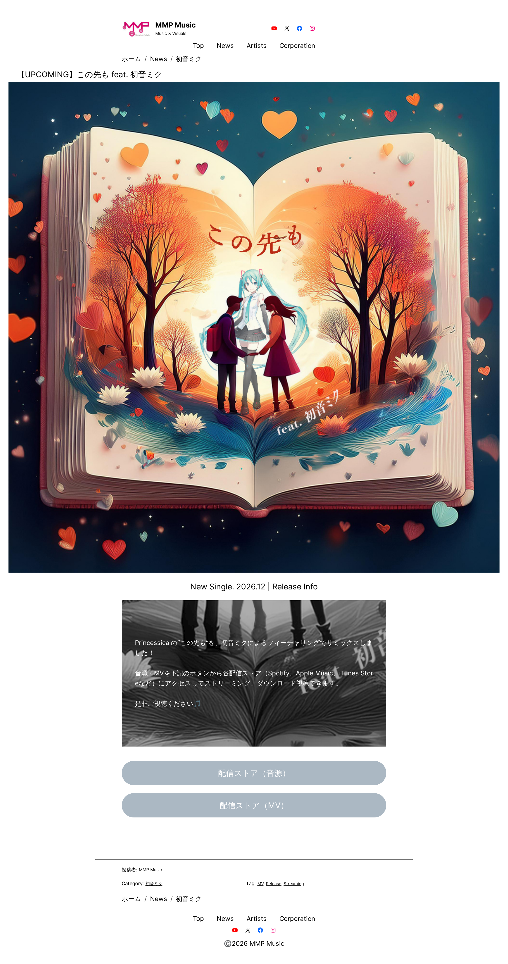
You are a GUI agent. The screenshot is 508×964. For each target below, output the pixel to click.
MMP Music (175, 25)
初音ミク (189, 59)
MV (260, 883)
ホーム (131, 59)
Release (273, 883)
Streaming (294, 883)
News (158, 59)
